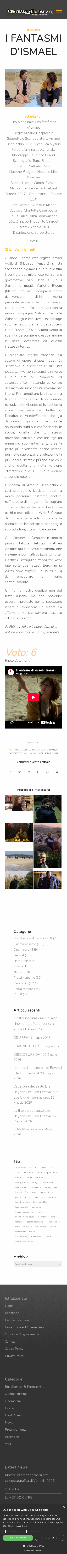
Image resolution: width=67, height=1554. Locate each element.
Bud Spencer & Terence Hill (33, 938)
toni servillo (20, 1231)
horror (28, 1197)
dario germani (21, 1182)
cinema (28, 1177)
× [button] (64, 1507)
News (18, 972)
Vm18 (18, 994)
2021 (36, 1167)
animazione (28, 1172)
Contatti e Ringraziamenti (22, 1334)
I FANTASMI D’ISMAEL (33, 44)
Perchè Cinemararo (18, 1320)
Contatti (10, 1342)
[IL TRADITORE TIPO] (48, 880)
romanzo (27, 1226)
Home (9, 1306)
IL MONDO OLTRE (27, 1046)
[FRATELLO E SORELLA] (48, 809)
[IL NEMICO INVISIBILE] (48, 859)
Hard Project (22, 961)
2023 (51, 1167)
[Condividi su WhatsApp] (29, 772)
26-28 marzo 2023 (23, 1167)
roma (17, 1226)
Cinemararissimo (25, 944)
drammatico (20, 1187)
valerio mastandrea (24, 1241)
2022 (44, 1167)
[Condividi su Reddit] (47, 772)
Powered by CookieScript (33, 1550)
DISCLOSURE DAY (28, 1054)
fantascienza (35, 1187)
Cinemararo (33, 30)
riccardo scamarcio (34, 1221)
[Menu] (57, 12)
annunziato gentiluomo (47, 1172)
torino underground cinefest (28, 1236)
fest (56, 1187)
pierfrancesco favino (47, 1216)
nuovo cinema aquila (24, 1216)
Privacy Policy (14, 1356)
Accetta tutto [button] (18, 1537)
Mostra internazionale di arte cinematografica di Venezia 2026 (35, 1024)
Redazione (12, 1313)
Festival (19, 955)
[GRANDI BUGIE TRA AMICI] (19, 860)
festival (18, 1192)
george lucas (47, 1192)
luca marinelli (21, 1207)
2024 (17, 1172)
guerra (18, 1197)
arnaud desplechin (24, 749)
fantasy (47, 1187)
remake (18, 1221)
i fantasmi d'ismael (45, 749)
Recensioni (21, 983)
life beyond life (40, 1202)
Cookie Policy (14, 1349)
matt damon (36, 1207)
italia (36, 1197)
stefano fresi (41, 1226)
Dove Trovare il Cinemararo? (24, 1327)
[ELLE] (19, 803)
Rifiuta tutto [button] (49, 1537)
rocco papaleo (53, 1221)
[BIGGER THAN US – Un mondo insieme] (48, 837)
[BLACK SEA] (19, 832)
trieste (48, 1236)
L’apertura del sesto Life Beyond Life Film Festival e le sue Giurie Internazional (36, 1092)
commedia (40, 1177)
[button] (4, 1531)
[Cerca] (49, 12)
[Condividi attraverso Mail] (57, 772)
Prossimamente (24, 978)
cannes (18, 1177)
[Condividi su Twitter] (19, 772)
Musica (18, 966)
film (26, 1192)
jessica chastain (49, 1197)
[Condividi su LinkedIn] (38, 772)
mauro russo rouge (24, 1212)
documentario (47, 1182)
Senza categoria (24, 989)
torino (32, 1231)
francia (35, 1192)
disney (34, 1182)
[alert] (33, 1529)
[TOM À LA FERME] (19, 880)
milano (39, 1212)
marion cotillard (39, 753)
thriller (54, 753)
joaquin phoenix (22, 1202)
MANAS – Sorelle (27, 1129)
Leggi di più (21, 1526)
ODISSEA (21, 1037)
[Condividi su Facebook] (10, 772)
